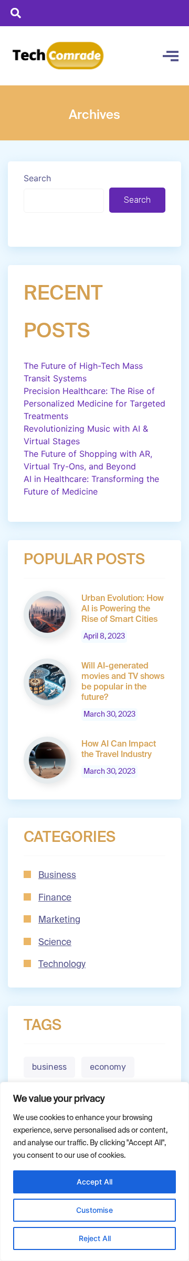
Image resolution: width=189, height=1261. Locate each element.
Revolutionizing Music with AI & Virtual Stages (86, 434)
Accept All (94, 1181)
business (49, 1067)
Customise (94, 1209)
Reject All (95, 1238)
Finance (54, 898)
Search (37, 178)
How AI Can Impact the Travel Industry (118, 749)
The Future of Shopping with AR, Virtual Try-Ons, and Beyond (88, 459)
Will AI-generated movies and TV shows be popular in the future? (122, 682)
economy (108, 1067)
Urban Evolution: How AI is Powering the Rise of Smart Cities (122, 609)
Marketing (59, 920)
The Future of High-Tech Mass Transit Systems (83, 371)
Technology (62, 964)
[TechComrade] (58, 56)
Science (54, 942)
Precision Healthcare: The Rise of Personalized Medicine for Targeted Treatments (94, 403)
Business (57, 875)
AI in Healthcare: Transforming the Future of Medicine (91, 485)
